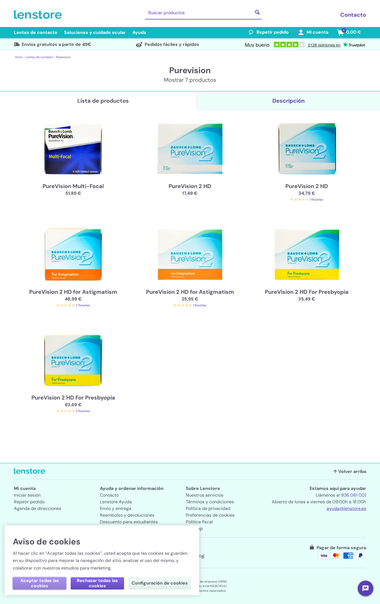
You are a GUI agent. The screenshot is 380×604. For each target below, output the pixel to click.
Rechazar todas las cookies (97, 583)
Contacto (353, 14)
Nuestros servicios (204, 495)
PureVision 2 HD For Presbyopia (307, 291)
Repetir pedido (272, 32)
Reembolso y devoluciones (127, 515)
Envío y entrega (115, 508)
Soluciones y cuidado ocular (95, 32)
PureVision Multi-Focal (73, 186)
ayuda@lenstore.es (346, 508)
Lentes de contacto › (40, 57)
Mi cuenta (317, 32)
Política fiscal (199, 522)
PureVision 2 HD (190, 186)
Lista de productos (103, 100)
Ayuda (139, 32)
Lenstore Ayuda (116, 502)
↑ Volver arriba (349, 471)
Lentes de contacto (35, 32)
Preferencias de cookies (210, 515)
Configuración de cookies (160, 583)
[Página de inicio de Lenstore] (39, 14)
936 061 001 (353, 495)
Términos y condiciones (210, 502)
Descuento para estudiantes (129, 522)
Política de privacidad (208, 508)
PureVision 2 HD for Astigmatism (73, 291)
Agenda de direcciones (37, 508)
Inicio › (19, 57)
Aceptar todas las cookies (39, 583)
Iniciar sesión (27, 495)
